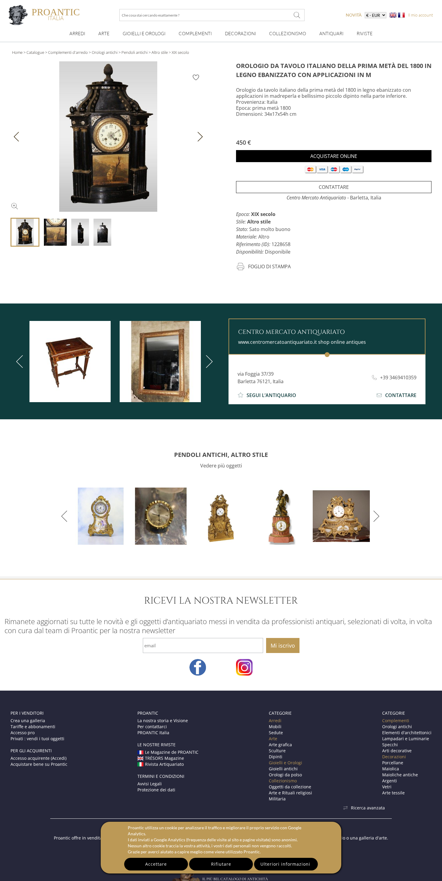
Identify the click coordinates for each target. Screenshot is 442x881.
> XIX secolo (179, 52)
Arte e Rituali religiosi (290, 793)
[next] (208, 361)
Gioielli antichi (283, 769)
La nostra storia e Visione (162, 720)
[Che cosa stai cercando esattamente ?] (297, 15)
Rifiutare (221, 864)
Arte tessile (393, 793)
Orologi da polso (285, 775)
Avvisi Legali (149, 784)
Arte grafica (280, 744)
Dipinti (275, 756)
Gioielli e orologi (144, 33)
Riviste (365, 33)
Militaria (277, 799)
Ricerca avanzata (368, 808)
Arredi (77, 33)
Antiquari (331, 33)
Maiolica (390, 769)
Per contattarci (152, 726)
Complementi (195, 33)
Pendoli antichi (134, 52)
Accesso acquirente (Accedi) (38, 758)
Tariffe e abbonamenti (33, 726)
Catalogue (35, 52)
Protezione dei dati (156, 790)
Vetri (386, 787)
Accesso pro (23, 732)
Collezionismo (287, 33)
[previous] (21, 361)
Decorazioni (240, 33)
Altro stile (160, 52)
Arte (103, 33)
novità (354, 14)
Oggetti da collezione (290, 787)
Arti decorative (397, 750)
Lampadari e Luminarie (405, 738)
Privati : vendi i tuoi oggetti (37, 738)
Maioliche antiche (400, 775)
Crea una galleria (28, 720)
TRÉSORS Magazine (164, 758)
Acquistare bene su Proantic (39, 764)
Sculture (277, 750)
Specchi (390, 744)
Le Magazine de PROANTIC (171, 752)
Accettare (156, 864)
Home (17, 52)
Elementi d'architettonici (406, 732)
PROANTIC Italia (153, 732)
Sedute (276, 732)
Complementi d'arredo (68, 52)
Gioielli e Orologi (285, 762)
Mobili (275, 726)
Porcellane (392, 762)
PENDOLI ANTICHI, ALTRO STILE (221, 455)
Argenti (389, 781)
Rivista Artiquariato (164, 764)
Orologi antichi (105, 52)
